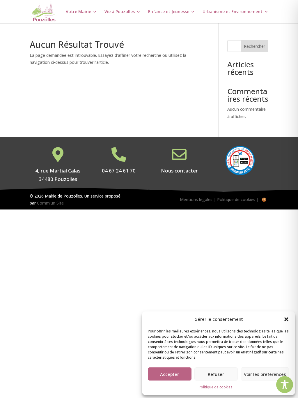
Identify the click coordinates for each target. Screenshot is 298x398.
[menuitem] (84, 16)
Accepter (169, 374)
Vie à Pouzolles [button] (119, 12)
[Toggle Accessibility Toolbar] (285, 385)
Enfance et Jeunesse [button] (168, 12)
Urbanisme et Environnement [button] (232, 12)
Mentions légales (196, 199)
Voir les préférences (265, 374)
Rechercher (254, 46)
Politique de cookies (216, 387)
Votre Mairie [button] (78, 12)
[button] (286, 319)
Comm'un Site (50, 203)
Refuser (216, 374)
